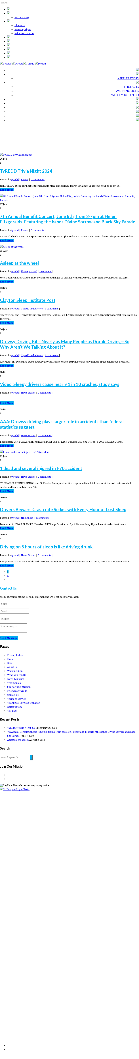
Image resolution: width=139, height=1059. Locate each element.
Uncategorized (29, 271)
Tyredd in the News (32, 308)
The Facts (19, 25)
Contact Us (13, 694)
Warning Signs (22, 29)
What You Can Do (24, 33)
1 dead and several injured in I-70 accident (41, 468)
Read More (7, 189)
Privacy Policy (15, 655)
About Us (12, 667)
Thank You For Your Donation (23, 702)
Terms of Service (16, 698)
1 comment (45, 271)
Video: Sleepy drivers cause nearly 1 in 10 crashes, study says (59, 384)
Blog (9, 663)
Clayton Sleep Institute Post (27, 300)
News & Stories (15, 679)
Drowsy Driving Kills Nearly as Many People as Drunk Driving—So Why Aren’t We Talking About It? (64, 344)
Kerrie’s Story (21, 17)
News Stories (28, 392)
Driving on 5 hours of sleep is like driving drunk (46, 546)
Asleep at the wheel (19, 263)
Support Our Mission (19, 686)
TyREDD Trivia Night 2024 (26, 171)
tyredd (15, 179)
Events (24, 179)
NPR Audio (27, 517)
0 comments (38, 179)
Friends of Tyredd (17, 690)
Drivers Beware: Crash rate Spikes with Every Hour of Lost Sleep (63, 509)
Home (10, 659)
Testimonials (14, 682)
